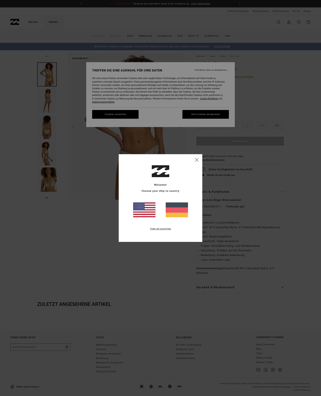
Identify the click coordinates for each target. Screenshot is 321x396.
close (197, 160)
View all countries (160, 228)
